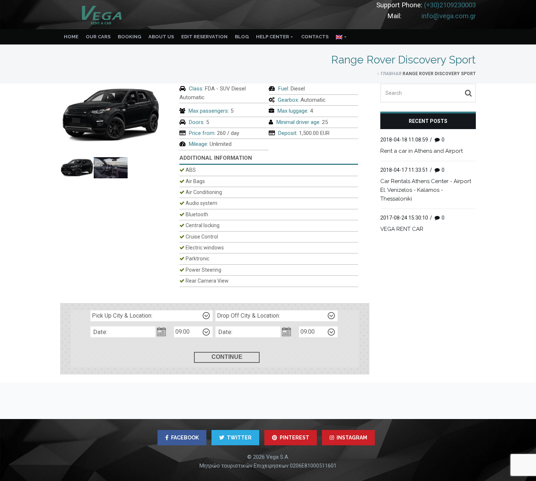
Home (71, 36)
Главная (391, 73)
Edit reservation (204, 36)
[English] (341, 36)
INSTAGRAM (352, 438)
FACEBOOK (185, 438)
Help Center (272, 36)
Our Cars (98, 36)
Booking (129, 36)
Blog (242, 36)
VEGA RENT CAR (401, 229)
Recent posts (428, 121)
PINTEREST (294, 438)
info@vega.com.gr (449, 16)
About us (161, 36)
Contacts (315, 36)
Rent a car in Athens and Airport (421, 151)
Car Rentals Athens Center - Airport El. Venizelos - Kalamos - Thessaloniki (425, 190)
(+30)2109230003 (450, 5)
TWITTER (239, 438)
